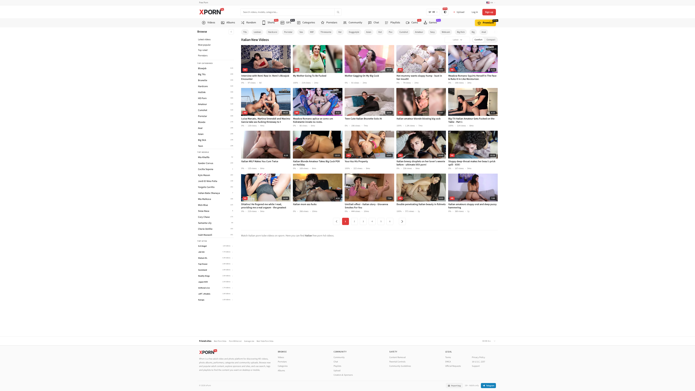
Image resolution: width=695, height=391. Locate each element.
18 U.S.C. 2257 (478, 361)
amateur (419, 32)
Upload (337, 370)
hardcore (272, 32)
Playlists (337, 366)
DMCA (448, 361)
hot (380, 32)
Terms (448, 357)
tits (245, 32)
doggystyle (354, 32)
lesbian (257, 32)
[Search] (338, 12)
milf (311, 32)
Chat (336, 361)
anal (484, 32)
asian (368, 32)
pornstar (288, 32)
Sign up (489, 12)
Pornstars (202, 55)
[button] (495, 32)
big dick (461, 32)
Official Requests (453, 366)
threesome (326, 32)
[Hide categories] (231, 31)
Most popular (204, 45)
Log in (475, 12)
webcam (446, 32)
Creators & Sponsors (343, 375)
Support (476, 366)
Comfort (478, 39)
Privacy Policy (478, 357)
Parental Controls (397, 361)
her (340, 32)
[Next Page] (402, 221)
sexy (432, 32)
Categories (283, 366)
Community (339, 357)
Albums (281, 370)
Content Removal (397, 357)
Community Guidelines (400, 366)
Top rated (202, 50)
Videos (281, 357)
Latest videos (204, 39)
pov (390, 32)
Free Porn (203, 2)
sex (301, 32)
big (473, 32)
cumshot (403, 32)
